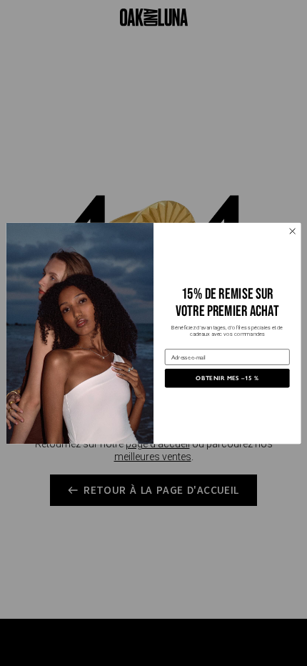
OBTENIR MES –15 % (227, 377)
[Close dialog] (292, 231)
